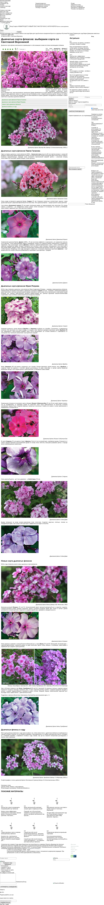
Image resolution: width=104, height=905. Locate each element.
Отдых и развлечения (30, 845)
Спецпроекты (31, 848)
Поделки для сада (18, 845)
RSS (72, 853)
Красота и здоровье (39, 844)
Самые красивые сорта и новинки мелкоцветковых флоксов (10, 833)
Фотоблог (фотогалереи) (55, 845)
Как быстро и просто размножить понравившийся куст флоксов (10, 808)
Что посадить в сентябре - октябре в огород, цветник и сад (80, 71)
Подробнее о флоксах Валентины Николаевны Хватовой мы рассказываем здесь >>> (25, 695)
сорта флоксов (19, 786)
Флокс (8, 786)
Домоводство (55, 844)
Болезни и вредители (42, 845)
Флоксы (12, 786)
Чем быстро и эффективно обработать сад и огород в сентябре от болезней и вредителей (80, 58)
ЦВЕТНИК (11, 34)
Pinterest (73, 848)
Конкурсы (37, 848)
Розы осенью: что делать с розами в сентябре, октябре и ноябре (80, 43)
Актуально (74, 38)
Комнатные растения (28, 844)
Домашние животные (7, 845)
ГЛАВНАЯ (4, 34)
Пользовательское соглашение (50, 847)
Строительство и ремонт (8, 844)
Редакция (4, 847)
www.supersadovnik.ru (27, 852)
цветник (3, 786)
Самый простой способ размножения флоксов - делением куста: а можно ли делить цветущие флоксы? (34, 834)
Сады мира (18, 844)
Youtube (73, 851)
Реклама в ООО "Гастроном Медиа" (31, 847)
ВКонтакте (73, 844)
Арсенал (61, 844)
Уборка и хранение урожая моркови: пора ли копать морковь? (79, 86)
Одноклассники (74, 846)
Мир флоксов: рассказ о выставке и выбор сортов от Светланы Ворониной (57, 809)
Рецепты (48, 844)
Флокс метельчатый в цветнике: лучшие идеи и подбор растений (33, 808)
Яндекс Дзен (74, 849)
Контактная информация (14, 847)
